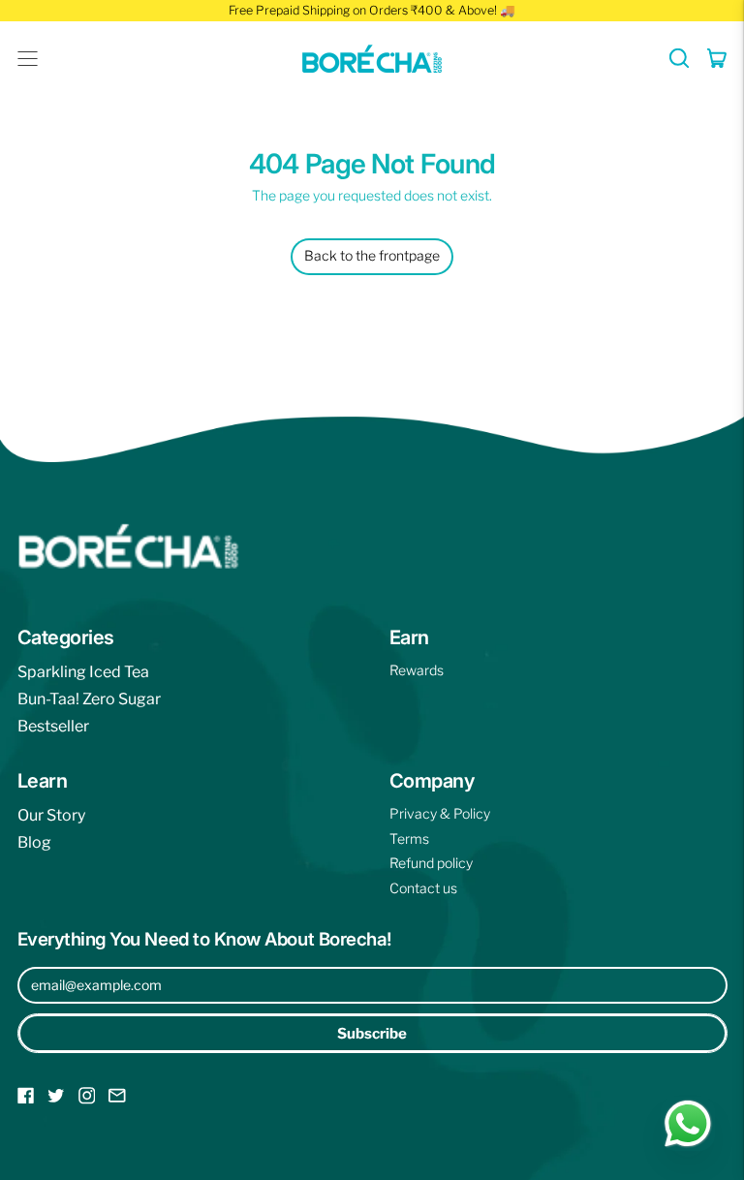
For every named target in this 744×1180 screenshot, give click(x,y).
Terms (409, 838)
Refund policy (431, 862)
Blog (34, 842)
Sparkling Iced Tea (83, 672)
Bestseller (53, 726)
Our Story (51, 815)
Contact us (423, 888)
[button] (679, 58)
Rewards (416, 670)
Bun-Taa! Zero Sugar (89, 699)
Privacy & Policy (439, 813)
